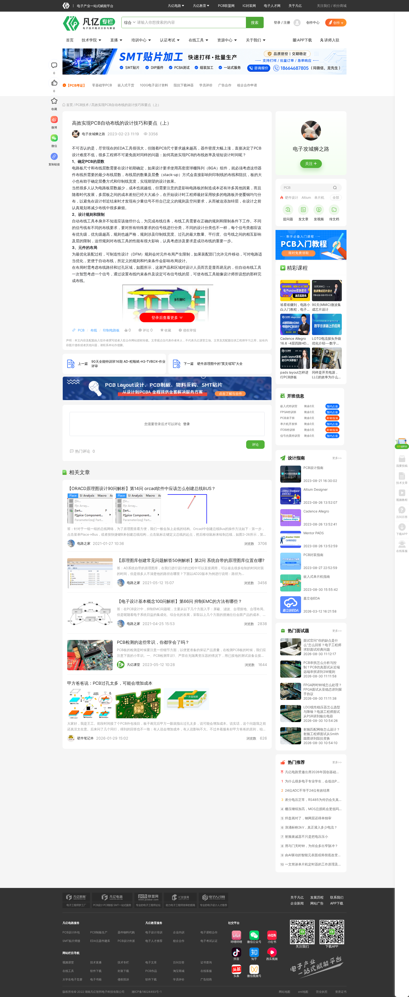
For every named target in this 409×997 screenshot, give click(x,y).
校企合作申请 (247, 85)
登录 (277, 22)
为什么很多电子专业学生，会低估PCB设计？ (311, 781)
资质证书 (341, 991)
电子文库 (151, 962)
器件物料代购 (126, 932)
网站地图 (284, 991)
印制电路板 (111, 330)
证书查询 (206, 962)
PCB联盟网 (226, 6)
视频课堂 (68, 962)
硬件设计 (291, 197)
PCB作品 (151, 971)
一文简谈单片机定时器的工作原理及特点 (311, 864)
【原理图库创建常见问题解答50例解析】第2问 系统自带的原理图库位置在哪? (190, 560)
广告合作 (224, 85)
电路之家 (83, 543)
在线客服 (206, 971)
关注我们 (323, 6)
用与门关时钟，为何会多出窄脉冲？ (309, 846)
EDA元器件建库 (100, 941)
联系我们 (336, 897)
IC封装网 (249, 6)
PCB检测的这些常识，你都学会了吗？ (153, 642)
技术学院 (90, 40)
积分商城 (340, 6)
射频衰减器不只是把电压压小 (304, 836)
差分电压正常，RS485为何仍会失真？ (311, 800)
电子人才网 (272, 6)
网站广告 (317, 903)
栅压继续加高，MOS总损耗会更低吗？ (311, 809)
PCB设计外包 (71, 932)
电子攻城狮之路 (93, 134)
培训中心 (139, 40)
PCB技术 (82, 105)
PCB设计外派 (126, 941)
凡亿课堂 (133, 664)
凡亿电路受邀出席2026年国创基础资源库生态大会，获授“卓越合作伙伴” (313, 772)
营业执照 (321, 991)
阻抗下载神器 (184, 85)
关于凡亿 (295, 6)
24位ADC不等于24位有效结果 (305, 790)
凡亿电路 (174, 6)
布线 (93, 330)
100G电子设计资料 (154, 85)
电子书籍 (96, 979)
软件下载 (96, 971)
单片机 (319, 197)
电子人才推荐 (153, 941)
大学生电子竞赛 (72, 979)
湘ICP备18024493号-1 (147, 991)
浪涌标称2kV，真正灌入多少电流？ (309, 827)
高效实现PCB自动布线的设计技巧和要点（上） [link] (126, 105)
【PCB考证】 (76, 85)
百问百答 (178, 962)
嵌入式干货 (126, 85)
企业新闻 (297, 903)
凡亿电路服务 (71, 923)
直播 (114, 40)
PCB (81, 330)
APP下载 (302, 40)
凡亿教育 (199, 6)
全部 (336, 197)
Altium (306, 197)
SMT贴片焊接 (71, 941)
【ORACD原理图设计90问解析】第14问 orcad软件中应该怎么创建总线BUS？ (141, 488)
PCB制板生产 (98, 932)
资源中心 (225, 40)
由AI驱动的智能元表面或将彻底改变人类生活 (311, 855)
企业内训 (178, 932)
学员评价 (206, 85)
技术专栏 (123, 962)
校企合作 (178, 941)
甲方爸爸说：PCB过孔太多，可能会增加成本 (109, 683)
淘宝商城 (178, 971)
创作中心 (313, 22)
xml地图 (303, 991)
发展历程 (317, 897)
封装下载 (123, 971)
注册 (287, 22)
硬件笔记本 (85, 738)
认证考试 (168, 40)
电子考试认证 (209, 941)
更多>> (337, 458)
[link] (69, 105)
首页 (70, 40)
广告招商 (206, 979)
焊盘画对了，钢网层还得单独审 (306, 818)
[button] (176, 5)
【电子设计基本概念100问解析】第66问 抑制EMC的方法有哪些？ (179, 601)
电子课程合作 (209, 932)
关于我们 (254, 40)
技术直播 (96, 962)
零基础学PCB (102, 85)
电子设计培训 (153, 932)
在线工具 (197, 40)
